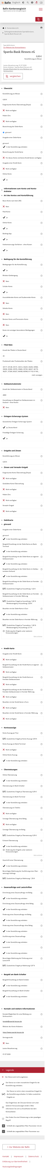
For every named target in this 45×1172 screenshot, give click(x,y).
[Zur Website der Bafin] (6, 2)
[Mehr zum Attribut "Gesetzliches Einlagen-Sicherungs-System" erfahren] (41, 422)
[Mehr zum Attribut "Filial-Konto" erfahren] (41, 212)
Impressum (18, 1156)
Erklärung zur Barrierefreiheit (14, 1161)
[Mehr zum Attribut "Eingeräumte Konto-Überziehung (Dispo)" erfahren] (41, 105)
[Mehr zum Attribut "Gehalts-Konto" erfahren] (41, 308)
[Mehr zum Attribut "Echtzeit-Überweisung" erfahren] (41, 841)
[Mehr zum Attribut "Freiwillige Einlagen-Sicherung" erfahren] (41, 433)
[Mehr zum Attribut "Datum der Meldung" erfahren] (41, 1049)
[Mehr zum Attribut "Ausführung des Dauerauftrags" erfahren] (41, 937)
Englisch (16, 2)
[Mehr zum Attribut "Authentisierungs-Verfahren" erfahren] (41, 245)
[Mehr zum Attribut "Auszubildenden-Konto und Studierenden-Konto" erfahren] (41, 298)
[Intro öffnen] (41, 2)
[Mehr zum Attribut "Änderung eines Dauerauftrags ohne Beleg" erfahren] (41, 926)
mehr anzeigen (37, 375)
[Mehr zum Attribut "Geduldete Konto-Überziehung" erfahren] (41, 484)
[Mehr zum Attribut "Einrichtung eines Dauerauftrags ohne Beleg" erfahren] (41, 904)
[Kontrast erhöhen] (23, 2)
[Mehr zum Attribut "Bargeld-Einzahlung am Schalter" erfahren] (41, 980)
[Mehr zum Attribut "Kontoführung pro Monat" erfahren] (41, 94)
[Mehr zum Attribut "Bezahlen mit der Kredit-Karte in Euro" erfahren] (41, 702)
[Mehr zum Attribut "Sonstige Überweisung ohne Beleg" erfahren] (41, 819)
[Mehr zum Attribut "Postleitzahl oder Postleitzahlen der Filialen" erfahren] (41, 361)
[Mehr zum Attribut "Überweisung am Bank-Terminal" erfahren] (41, 797)
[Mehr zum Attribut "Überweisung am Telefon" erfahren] (41, 808)
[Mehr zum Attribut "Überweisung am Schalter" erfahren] (41, 786)
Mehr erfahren (38, 636)
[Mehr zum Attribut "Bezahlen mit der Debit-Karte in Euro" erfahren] (41, 609)
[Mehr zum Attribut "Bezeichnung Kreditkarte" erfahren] (41, 152)
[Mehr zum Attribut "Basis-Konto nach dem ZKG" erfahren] (41, 201)
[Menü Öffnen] (40, 10)
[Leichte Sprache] (36, 2)
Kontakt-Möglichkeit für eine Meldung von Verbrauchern (17, 70)
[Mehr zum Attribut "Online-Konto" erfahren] (41, 174)
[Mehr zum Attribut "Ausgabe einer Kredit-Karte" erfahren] (41, 163)
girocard (8, 132)
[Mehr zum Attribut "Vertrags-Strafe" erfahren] (41, 1038)
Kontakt (5, 1156)
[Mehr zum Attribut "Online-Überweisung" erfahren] (41, 775)
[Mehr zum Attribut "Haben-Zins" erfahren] (41, 116)
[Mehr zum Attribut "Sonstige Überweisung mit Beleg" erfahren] (41, 830)
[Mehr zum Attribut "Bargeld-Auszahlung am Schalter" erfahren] (41, 991)
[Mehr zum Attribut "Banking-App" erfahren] (41, 234)
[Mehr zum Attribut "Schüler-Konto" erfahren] (41, 287)
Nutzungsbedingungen (12, 1166)
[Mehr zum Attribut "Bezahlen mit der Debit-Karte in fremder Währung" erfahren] (41, 620)
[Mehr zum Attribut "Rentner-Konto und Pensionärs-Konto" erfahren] (41, 319)
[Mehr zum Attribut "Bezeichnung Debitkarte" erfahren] (41, 127)
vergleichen (15, 76)
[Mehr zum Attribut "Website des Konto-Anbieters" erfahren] (41, 1027)
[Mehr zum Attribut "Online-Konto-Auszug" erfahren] (41, 755)
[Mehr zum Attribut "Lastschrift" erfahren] (41, 947)
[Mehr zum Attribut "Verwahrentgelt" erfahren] (41, 506)
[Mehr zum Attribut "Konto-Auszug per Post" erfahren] (41, 733)
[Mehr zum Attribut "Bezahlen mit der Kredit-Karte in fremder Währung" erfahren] (41, 713)
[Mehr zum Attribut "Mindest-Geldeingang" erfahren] (41, 276)
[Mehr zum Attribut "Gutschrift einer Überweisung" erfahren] (41, 860)
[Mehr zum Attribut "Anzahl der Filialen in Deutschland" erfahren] (41, 350)
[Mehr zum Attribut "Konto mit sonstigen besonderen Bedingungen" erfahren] (41, 330)
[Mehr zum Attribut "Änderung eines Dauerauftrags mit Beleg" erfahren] (41, 915)
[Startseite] (3, 28)
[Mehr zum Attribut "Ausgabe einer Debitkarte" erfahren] (41, 138)
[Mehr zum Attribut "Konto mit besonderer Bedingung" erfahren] (41, 265)
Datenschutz (33, 1156)
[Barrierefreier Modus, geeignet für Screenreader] (32, 2)
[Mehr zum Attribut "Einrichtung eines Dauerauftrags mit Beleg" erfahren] (41, 893)
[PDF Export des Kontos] (41, 27)
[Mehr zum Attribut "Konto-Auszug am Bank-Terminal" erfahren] (41, 744)
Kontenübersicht (12, 28)
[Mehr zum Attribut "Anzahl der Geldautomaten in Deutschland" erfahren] (41, 389)
